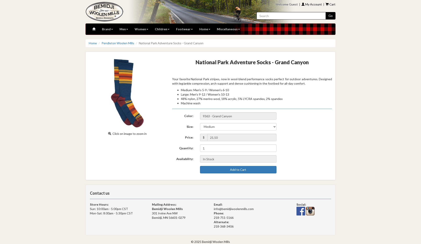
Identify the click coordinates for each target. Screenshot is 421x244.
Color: (188, 116)
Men (123, 29)
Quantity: (186, 148)
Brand (106, 29)
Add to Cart (238, 169)
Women (140, 29)
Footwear (183, 29)
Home (203, 29)
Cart (332, 4)
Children (161, 29)
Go (330, 16)
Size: (190, 126)
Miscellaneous (227, 29)
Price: (189, 137)
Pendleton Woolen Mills (118, 43)
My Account (313, 4)
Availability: (184, 159)
